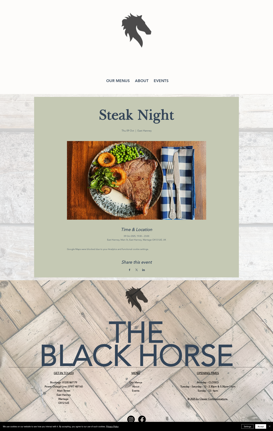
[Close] (269, 426)
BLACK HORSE (136, 356)
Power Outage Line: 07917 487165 (64, 386)
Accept (261, 426)
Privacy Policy (112, 426)
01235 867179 (69, 382)
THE (136, 332)
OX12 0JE (63, 402)
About (135, 386)
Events (135, 390)
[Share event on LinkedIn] (143, 270)
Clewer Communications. (213, 399)
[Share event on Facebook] (129, 270)
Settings (247, 426)
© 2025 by (193, 399)
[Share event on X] (136, 270)
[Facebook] (142, 419)
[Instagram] (131, 419)
